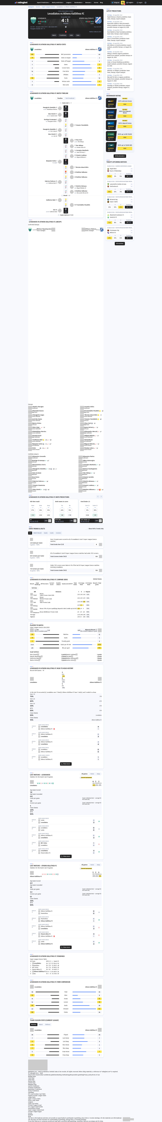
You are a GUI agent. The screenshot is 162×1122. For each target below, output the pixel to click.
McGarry (66, 359)
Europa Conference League (123, 166)
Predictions (62, 35)
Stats (77, 35)
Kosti (66, 284)
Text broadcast (70, 98)
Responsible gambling (77, 1075)
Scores (96, 2)
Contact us (42, 1075)
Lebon (67, 398)
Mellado (66, 376)
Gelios (67, 319)
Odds (71, 35)
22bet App (31, 1079)
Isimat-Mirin (66, 334)
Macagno (66, 238)
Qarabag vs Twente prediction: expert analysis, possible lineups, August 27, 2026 (118, 87)
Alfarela (66, 390)
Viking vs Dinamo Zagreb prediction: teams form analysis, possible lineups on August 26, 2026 (119, 55)
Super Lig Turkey (33, 1103)
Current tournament (86, 777)
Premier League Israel (35, 1105)
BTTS (42, 584)
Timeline (60, 98)
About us (30, 1075)
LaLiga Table (31, 1097)
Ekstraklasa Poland (34, 1108)
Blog (101, 2)
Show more (66, 764)
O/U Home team (89, 583)
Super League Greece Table (38, 959)
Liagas (67, 251)
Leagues (68, 2)
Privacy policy (88, 1075)
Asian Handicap (37, 583)
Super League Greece (48, 7)
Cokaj (66, 269)
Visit (124, 104)
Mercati (66, 367)
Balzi (66, 290)
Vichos (66, 263)
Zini (67, 309)
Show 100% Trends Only (96, 528)
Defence (47, 1024)
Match (54, 35)
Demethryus (66, 384)
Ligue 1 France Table (34, 1099)
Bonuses (88, 2)
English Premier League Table (37, 1095)
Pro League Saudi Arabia (35, 1107)
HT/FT (71, 584)
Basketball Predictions (35, 1089)
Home (92, 774)
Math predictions (57, 2)
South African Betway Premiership (124, 182)
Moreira (66, 277)
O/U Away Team (81, 583)
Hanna (66, 257)
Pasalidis (66, 325)
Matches (33, 1024)
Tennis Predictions (33, 1091)
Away (98, 774)
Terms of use (96, 1075)
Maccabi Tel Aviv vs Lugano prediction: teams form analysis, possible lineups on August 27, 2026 (119, 79)
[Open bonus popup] (123, 3)
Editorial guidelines (51, 1075)
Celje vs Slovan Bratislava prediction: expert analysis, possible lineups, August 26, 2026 (119, 64)
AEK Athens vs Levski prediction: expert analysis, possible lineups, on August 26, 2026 (119, 47)
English (130, 2)
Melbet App (31, 1081)
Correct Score (52, 583)
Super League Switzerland (36, 1110)
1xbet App (31, 1078)
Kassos (66, 245)
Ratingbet (31, 7)
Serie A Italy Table (33, 1100)
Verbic (66, 298)
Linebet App (31, 1083)
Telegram (116, 2)
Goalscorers (65, 584)
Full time (34, 588)
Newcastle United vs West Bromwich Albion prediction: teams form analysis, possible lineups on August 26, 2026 (119, 25)
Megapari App (32, 1084)
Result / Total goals (97, 583)
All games (84, 774)
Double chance (58, 583)
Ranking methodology (63, 1075)
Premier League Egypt (35, 1111)
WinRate (30, 1115)
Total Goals (75, 583)
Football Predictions (34, 1087)
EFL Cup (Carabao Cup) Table (36, 1094)
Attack (41, 1024)
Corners (46, 584)
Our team (36, 1075)
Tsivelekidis (66, 342)
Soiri (66, 350)
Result (32, 584)
